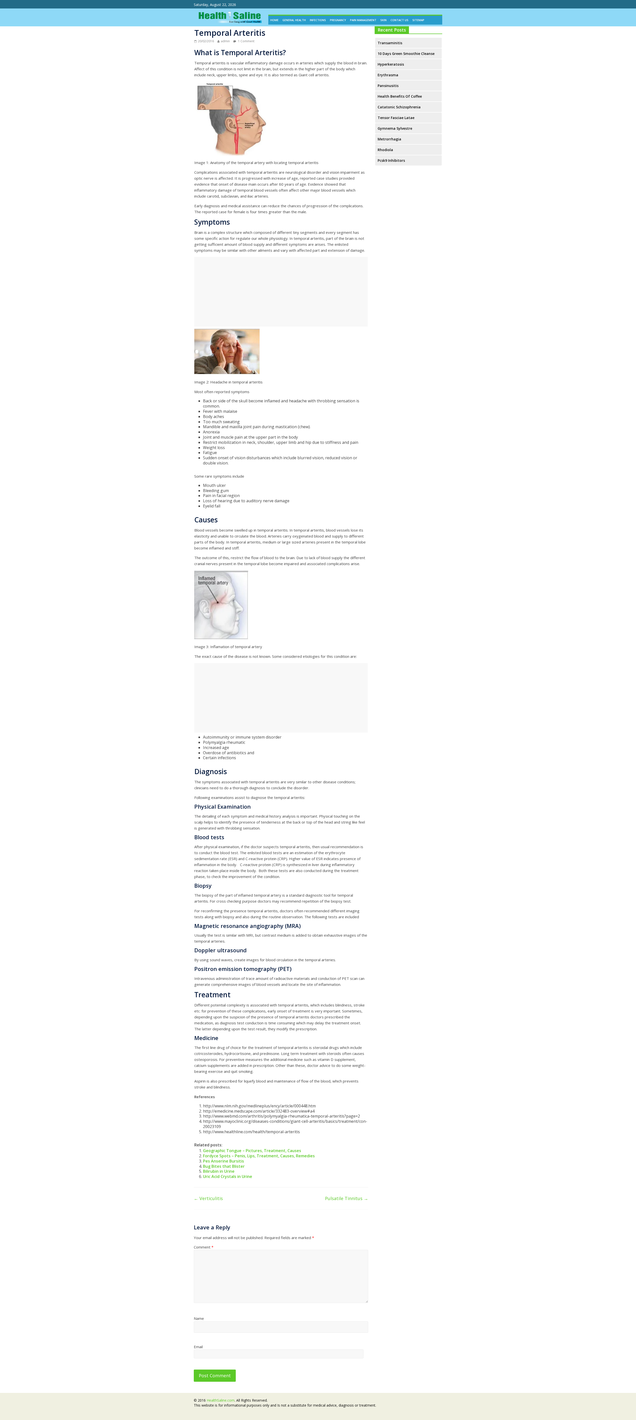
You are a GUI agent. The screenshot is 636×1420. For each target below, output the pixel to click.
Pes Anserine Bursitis (223, 1161)
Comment (203, 1247)
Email (198, 1346)
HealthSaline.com (221, 1400)
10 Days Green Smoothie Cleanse (406, 53)
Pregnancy (338, 20)
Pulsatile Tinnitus (346, 1198)
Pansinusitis (388, 85)
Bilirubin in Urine (219, 1171)
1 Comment (245, 41)
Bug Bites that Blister (224, 1166)
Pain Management (363, 20)
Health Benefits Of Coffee (400, 96)
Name (199, 1318)
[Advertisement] (281, 292)
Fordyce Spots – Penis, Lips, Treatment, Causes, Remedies (259, 1156)
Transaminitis (390, 43)
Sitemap (418, 20)
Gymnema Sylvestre (395, 128)
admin (225, 41)
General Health (294, 20)
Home (274, 20)
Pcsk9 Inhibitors (391, 160)
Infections (318, 20)
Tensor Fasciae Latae (396, 117)
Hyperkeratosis (391, 64)
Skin (383, 20)
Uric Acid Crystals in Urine (227, 1176)
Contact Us (399, 20)
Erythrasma (388, 75)
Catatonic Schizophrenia (399, 107)
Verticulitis (208, 1198)
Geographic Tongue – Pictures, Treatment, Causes (252, 1150)
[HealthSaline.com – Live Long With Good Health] (228, 11)
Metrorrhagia (389, 139)
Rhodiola (385, 149)
